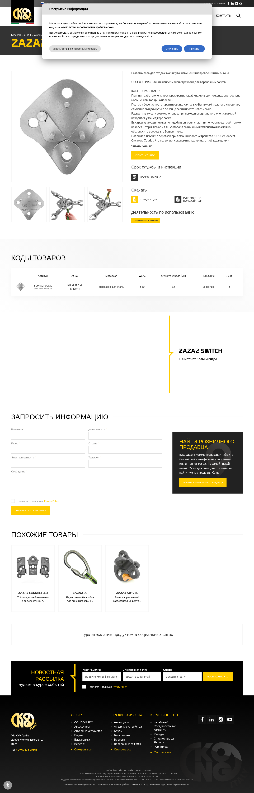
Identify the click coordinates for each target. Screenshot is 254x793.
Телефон (94, 457)
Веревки (79, 743)
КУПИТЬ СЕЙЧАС (145, 155)
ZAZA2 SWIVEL (127, 593)
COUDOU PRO (83, 722)
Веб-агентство (183, 784)
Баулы (78, 735)
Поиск (238, 15)
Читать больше (141, 146)
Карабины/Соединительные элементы (165, 726)
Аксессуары (82, 726)
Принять (194, 48)
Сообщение (19, 471)
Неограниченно (150, 177)
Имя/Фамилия (91, 669)
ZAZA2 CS (80, 593)
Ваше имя (18, 429)
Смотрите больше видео (199, 359)
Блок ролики (82, 739)
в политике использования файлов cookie (88, 27)
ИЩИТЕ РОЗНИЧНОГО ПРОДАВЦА (203, 482)
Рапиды (159, 734)
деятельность (97, 429)
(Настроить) (142, 784)
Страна (93, 443)
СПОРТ (27, 35)
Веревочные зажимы (127, 743)
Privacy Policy (51, 500)
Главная (16, 35)
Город (15, 443)
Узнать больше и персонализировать (75, 48)
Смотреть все (83, 749)
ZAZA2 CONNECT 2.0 (33, 593)
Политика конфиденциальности (79, 784)
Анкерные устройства (88, 730)
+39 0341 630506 (26, 749)
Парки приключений (146, 220)
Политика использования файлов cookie (116, 784)
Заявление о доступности (162, 784)
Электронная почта (23, 457)
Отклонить (172, 48)
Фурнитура (161, 746)
